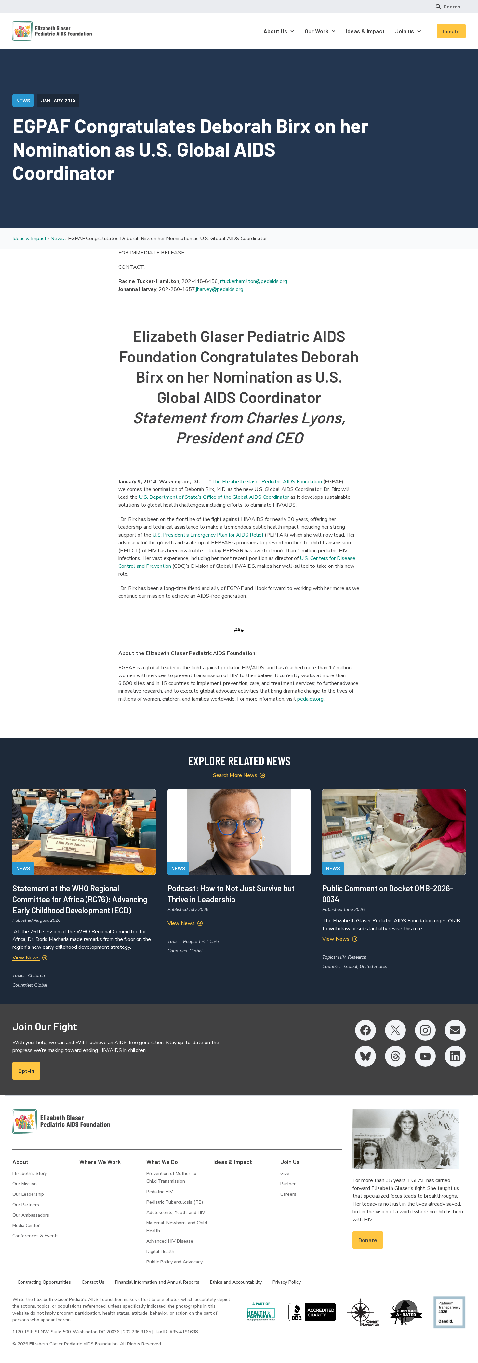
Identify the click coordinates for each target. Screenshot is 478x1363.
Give (284, 1173)
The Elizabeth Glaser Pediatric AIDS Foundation (266, 481)
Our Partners (25, 1205)
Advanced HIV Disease (169, 1241)
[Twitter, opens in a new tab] (395, 1030)
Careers (288, 1194)
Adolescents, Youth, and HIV (175, 1212)
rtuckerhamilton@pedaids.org (253, 281)
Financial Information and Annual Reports (157, 1282)
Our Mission (24, 1184)
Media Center (26, 1225)
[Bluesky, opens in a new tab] (365, 1056)
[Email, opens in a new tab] (455, 1030)
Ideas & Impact (29, 238)
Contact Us (93, 1282)
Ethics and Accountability (236, 1282)
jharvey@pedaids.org (219, 289)
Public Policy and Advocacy (174, 1262)
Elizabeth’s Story (29, 1173)
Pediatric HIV (159, 1192)
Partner (288, 1184)
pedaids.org (310, 698)
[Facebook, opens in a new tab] (365, 1030)
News (57, 238)
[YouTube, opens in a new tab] (425, 1056)
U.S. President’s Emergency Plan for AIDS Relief (208, 534)
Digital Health (160, 1251)
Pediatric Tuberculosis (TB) (174, 1202)
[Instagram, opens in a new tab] (425, 1030)
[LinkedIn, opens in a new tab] (455, 1056)
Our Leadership (28, 1194)
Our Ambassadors (30, 1215)
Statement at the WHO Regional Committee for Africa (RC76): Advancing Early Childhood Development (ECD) (79, 899)
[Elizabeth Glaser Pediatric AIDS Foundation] (61, 1121)
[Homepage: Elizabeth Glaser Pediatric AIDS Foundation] (35, 31)
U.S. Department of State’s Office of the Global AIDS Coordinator (214, 497)
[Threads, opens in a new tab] (395, 1056)
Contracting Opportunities (44, 1282)
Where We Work (100, 1161)
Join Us (289, 1161)
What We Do (162, 1161)
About (20, 1161)
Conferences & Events (35, 1236)
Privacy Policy (286, 1282)
